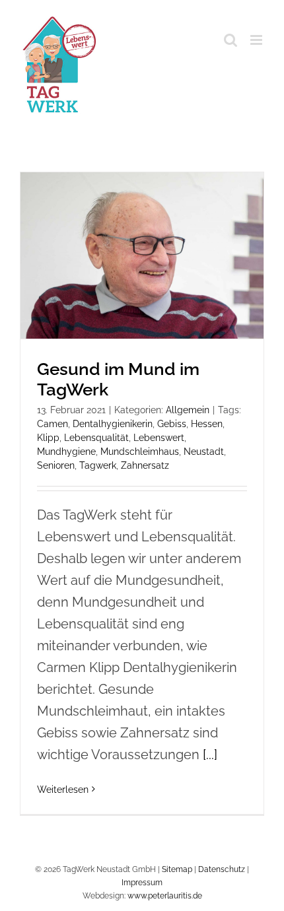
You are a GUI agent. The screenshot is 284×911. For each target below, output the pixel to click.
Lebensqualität (96, 437)
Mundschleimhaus (139, 451)
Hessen (207, 424)
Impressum (142, 882)
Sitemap (177, 869)
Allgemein (187, 410)
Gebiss (171, 424)
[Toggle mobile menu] (257, 40)
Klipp (48, 437)
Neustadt (204, 451)
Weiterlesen (63, 789)
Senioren (56, 465)
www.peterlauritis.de (164, 895)
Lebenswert (158, 437)
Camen (52, 424)
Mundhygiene (66, 451)
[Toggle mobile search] (230, 40)
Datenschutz (221, 869)
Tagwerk (97, 465)
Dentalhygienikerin (113, 424)
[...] (210, 754)
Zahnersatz (145, 465)
